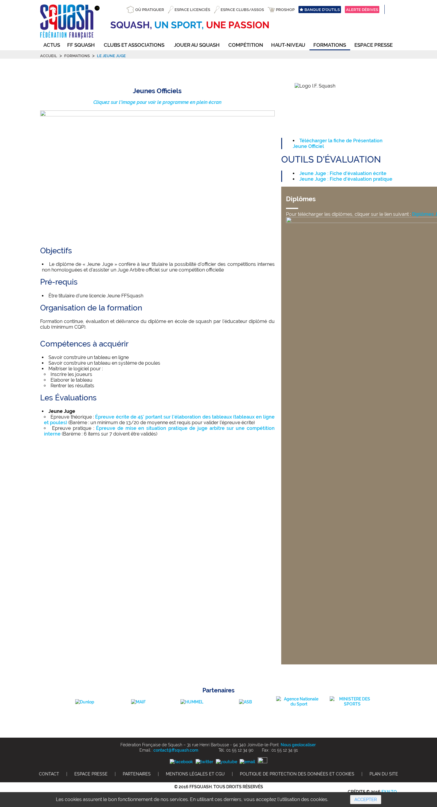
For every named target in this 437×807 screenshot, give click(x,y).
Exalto (389, 791)
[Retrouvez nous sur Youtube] (226, 761)
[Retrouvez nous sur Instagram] (262, 761)
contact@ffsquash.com (175, 750)
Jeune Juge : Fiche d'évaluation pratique (345, 179)
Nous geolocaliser (298, 744)
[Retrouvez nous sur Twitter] (204, 761)
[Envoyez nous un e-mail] (247, 761)
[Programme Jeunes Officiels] (157, 176)
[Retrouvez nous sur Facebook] (181, 761)
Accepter (365, 799)
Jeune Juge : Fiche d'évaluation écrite (342, 173)
